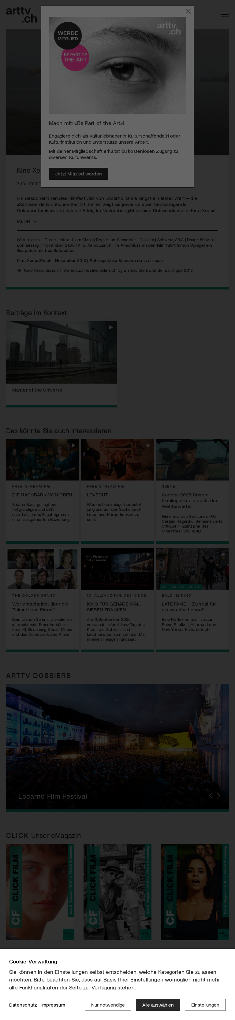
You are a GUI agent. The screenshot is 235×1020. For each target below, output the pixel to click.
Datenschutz (23, 1004)
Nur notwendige (108, 1004)
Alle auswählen (158, 1004)
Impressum (53, 1004)
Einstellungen (205, 1004)
